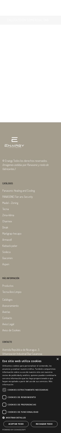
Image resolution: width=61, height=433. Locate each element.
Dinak (5, 227)
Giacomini (7, 258)
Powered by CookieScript (14, 429)
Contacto (7, 318)
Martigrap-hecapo (11, 233)
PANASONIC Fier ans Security (17, 196)
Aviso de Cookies (11, 330)
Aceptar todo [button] (16, 424)
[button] (30, 418)
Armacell (7, 239)
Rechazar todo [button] (44, 424)
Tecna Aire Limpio (11, 292)
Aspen (5, 264)
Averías (6, 312)
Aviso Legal (8, 324)
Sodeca (6, 252)
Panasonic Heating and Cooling (18, 190)
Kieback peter (9, 245)
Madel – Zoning (10, 203)
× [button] (57, 359)
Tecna (5, 209)
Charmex (7, 221)
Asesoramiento (10, 305)
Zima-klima (8, 215)
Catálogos (7, 299)
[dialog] (30, 394)
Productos (7, 285)
